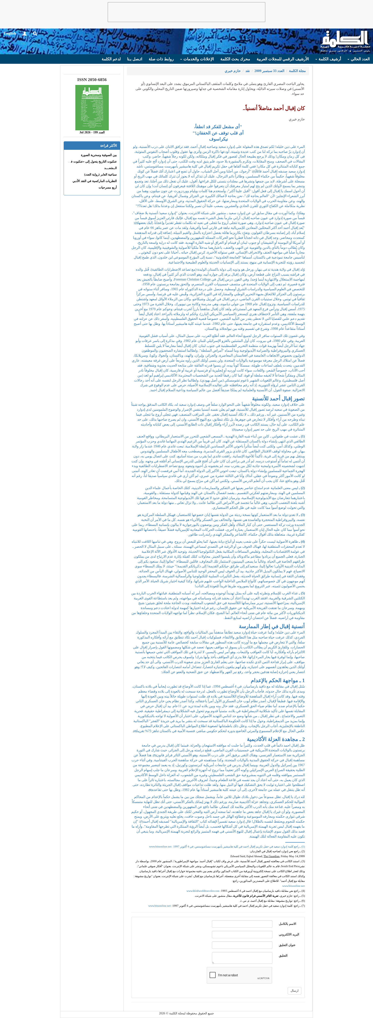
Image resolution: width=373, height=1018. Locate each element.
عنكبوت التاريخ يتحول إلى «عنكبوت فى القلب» (88, 161)
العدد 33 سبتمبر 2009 (269, 71)
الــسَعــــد (110, 168)
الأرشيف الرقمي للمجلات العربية (283, 59)
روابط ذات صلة (161, 59)
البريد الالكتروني (289, 934)
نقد (247, 71)
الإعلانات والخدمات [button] (198, 59)
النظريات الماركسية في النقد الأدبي (95, 181)
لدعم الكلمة (111, 59)
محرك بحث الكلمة (235, 59)
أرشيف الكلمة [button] (329, 59)
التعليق (283, 955)
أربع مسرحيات (108, 187)
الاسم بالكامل (287, 923)
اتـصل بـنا (134, 59)
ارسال (295, 990)
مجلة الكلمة (297, 71)
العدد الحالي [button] (360, 59)
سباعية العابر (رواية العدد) (100, 174)
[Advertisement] (186, 12)
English (10, 33)
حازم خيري (233, 71)
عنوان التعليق (287, 945)
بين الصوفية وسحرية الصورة (99, 155)
